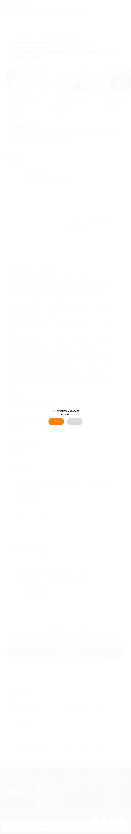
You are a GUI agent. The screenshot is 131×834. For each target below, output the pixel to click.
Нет (75, 421)
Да (56, 421)
